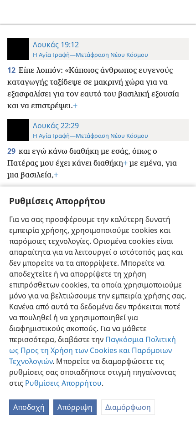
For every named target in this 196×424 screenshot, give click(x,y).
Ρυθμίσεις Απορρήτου (63, 383)
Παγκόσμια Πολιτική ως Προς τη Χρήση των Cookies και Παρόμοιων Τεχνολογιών (92, 350)
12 (12, 70)
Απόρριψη (75, 407)
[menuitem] (14, 12)
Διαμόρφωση (128, 407)
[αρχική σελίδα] (14, 12)
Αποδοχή (29, 407)
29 (12, 151)
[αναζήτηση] (184, 12)
